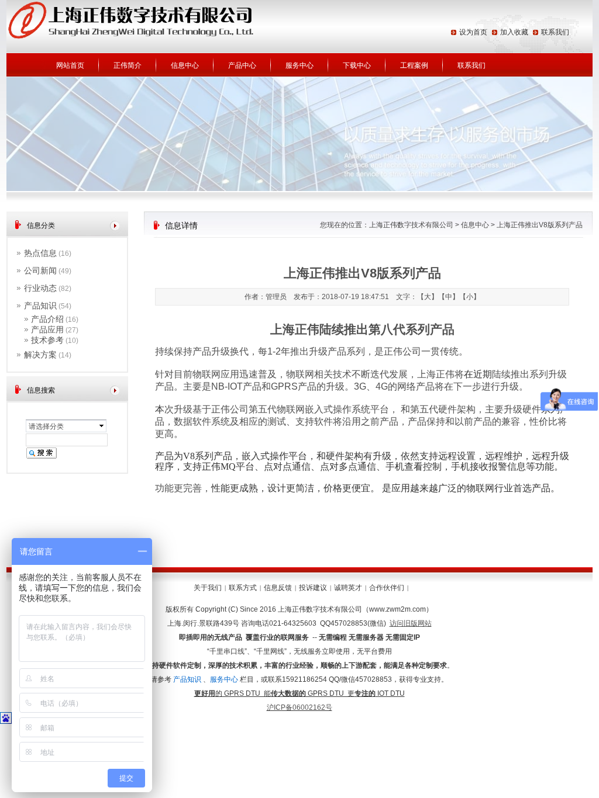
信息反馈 (278, 588)
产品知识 (40, 305)
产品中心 (242, 65)
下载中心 (357, 65)
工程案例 (414, 65)
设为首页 (473, 32)
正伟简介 (127, 65)
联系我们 (555, 32)
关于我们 (208, 588)
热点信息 (40, 253)
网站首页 (70, 65)
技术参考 (47, 340)
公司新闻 (40, 270)
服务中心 (299, 65)
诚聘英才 (348, 588)
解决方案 (40, 354)
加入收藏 (514, 32)
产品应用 (47, 329)
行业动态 (40, 288)
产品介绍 (47, 319)
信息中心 (185, 65)
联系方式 (243, 588)
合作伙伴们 (386, 588)
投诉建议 (313, 588)
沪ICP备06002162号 (299, 707)
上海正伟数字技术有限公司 (411, 225)
